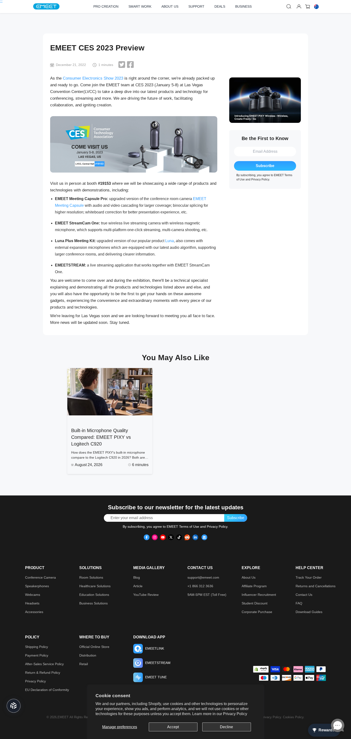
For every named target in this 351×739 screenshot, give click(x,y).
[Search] (288, 6)
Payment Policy (36, 655)
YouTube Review (146, 595)
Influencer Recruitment (259, 595)
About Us (248, 577)
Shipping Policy (36, 647)
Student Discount (254, 603)
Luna (169, 241)
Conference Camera (40, 577)
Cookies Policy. (293, 717)
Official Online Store (94, 647)
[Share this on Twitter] (122, 64)
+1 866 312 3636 (200, 586)
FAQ (299, 603)
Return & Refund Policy (42, 672)
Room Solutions (91, 577)
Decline (226, 727)
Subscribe (265, 166)
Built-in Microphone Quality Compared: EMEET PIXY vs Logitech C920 (101, 437)
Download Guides (309, 612)
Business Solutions (93, 603)
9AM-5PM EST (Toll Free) (206, 595)
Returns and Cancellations (315, 586)
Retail (83, 664)
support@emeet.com (203, 577)
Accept (173, 727)
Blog (136, 577)
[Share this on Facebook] (130, 64)
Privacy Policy (235, 714)
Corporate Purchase (257, 612)
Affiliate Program (254, 586)
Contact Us (304, 595)
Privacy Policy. (272, 717)
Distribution (87, 655)
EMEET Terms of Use (183, 526)
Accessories (34, 612)
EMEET (63, 717)
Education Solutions (94, 595)
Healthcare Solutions (95, 586)
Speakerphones (37, 586)
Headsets (32, 603)
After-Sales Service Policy (44, 664)
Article (138, 586)
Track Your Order (309, 577)
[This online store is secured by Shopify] (261, 669)
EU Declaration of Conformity (47, 690)
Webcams (32, 595)
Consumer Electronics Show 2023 (93, 78)
